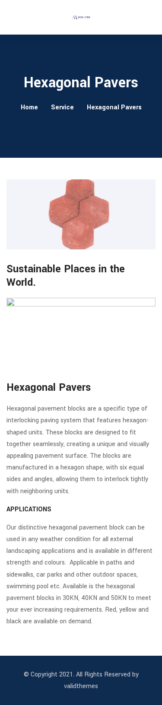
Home (29, 107)
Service (62, 107)
